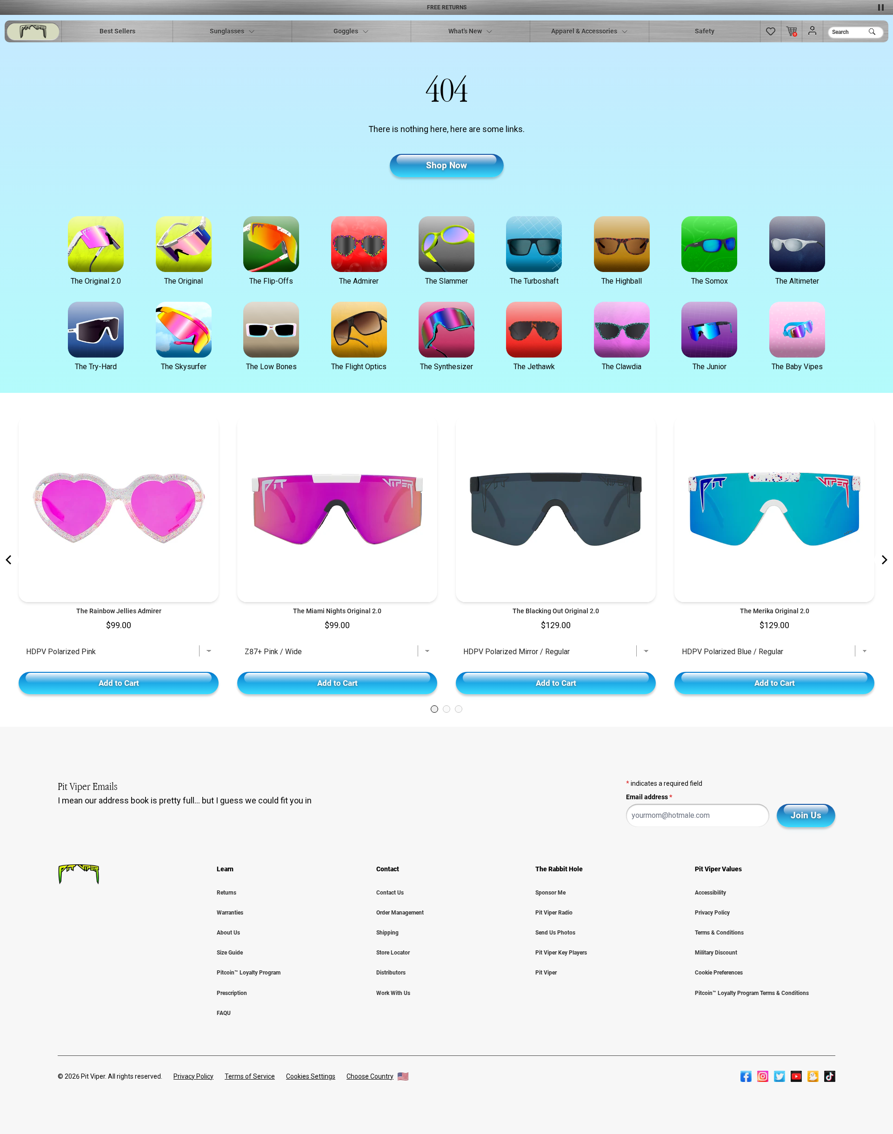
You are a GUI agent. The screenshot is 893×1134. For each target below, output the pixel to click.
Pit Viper (546, 972)
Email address (649, 797)
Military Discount (716, 952)
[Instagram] (762, 1076)
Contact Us (390, 892)
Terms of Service (250, 1076)
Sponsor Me (550, 892)
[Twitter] (779, 1076)
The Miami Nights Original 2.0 (337, 611)
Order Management (400, 912)
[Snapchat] (813, 1076)
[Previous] (9, 559)
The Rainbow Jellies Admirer (118, 611)
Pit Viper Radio (554, 912)
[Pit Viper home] (33, 31)
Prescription (232, 993)
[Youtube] (796, 1076)
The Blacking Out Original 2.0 (556, 611)
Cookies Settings (310, 1076)
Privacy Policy (712, 912)
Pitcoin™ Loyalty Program (248, 972)
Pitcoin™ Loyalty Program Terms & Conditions (752, 993)
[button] (770, 31)
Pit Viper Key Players (561, 952)
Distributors (391, 972)
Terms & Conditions (719, 932)
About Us (228, 932)
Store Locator (393, 952)
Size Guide (230, 952)
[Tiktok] (829, 1076)
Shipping (387, 932)
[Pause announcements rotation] (880, 7)
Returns (226, 892)
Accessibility (710, 892)
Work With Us (393, 993)
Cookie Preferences (719, 972)
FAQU (224, 1013)
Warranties (230, 912)
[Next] (883, 559)
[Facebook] (746, 1076)
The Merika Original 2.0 (774, 611)
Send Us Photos (555, 932)
